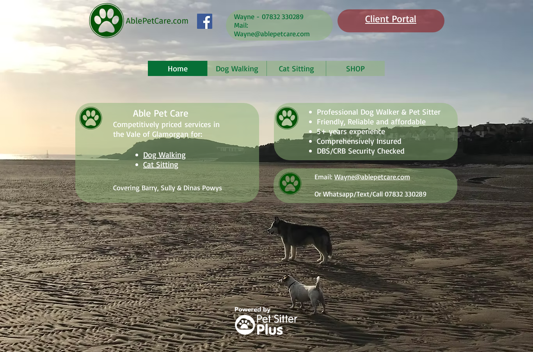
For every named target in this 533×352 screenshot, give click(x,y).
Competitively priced (147, 124)
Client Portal (390, 18)
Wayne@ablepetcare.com (272, 33)
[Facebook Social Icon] (204, 21)
